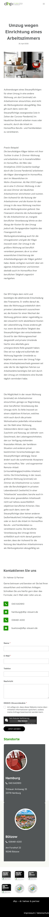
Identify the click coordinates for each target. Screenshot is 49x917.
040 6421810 (18, 603)
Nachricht (8, 681)
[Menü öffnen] (43, 3)
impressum (29, 913)
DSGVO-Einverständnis (15, 703)
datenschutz (43, 913)
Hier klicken (22, 721)
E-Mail (7, 656)
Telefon (7, 668)
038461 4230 (18, 620)
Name (7, 643)
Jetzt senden (14, 728)
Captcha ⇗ (30, 723)
